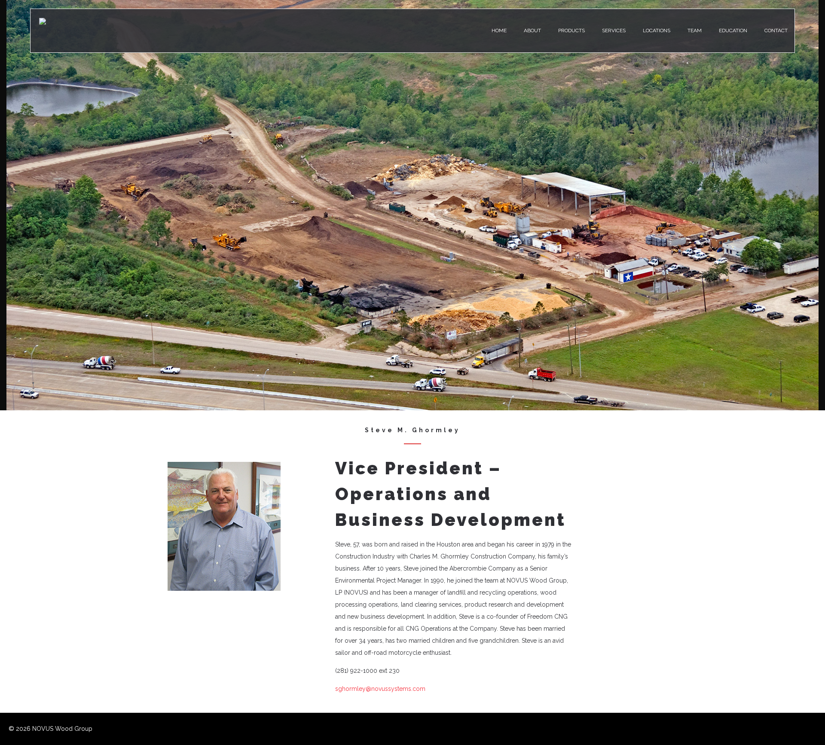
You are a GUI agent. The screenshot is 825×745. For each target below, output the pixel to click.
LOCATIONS (656, 30)
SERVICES (614, 30)
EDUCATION (733, 30)
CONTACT (776, 30)
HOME (499, 30)
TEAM (695, 30)
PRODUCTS (571, 30)
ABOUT (532, 30)
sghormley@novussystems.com (380, 688)
